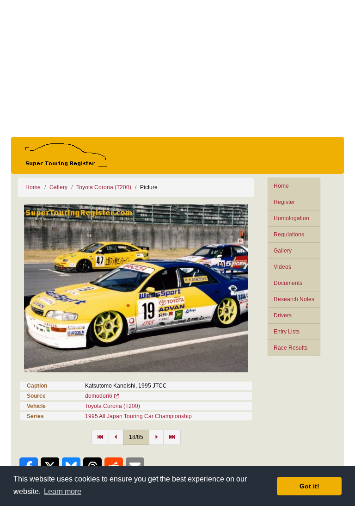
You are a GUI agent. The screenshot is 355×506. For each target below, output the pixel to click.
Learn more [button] (62, 491)
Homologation (291, 218)
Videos (282, 267)
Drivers (283, 315)
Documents (288, 283)
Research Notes (294, 299)
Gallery (283, 250)
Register (284, 202)
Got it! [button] (309, 486)
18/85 (136, 437)
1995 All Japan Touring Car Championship (138, 416)
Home (281, 186)
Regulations (289, 234)
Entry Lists (287, 331)
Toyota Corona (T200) (103, 187)
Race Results (290, 348)
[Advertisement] (177, 68)
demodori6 (98, 396)
